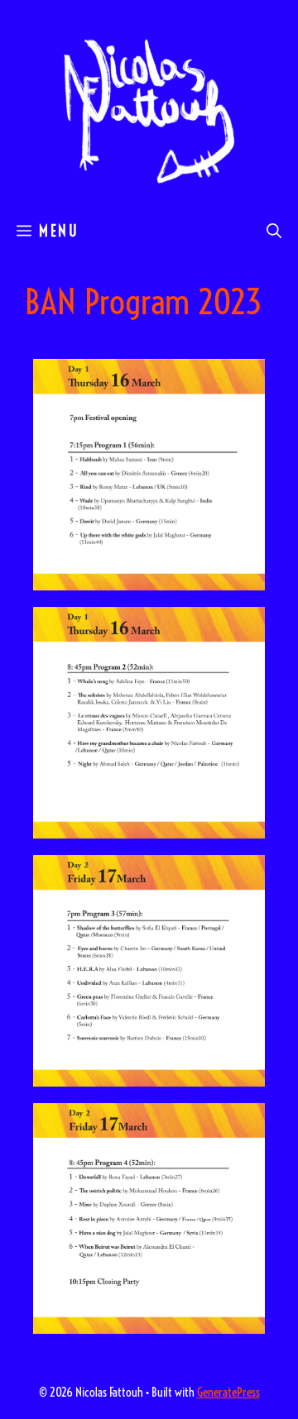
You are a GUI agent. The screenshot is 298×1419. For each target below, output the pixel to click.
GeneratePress (228, 1392)
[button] (274, 231)
